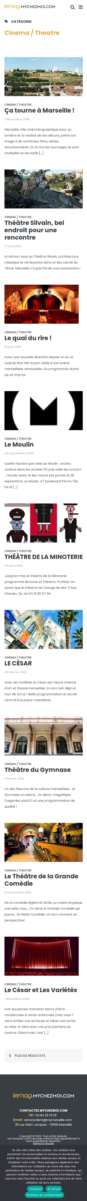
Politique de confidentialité (44, 1195)
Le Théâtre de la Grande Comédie (41, 880)
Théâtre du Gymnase (37, 769)
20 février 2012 (15, 672)
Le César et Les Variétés (40, 990)
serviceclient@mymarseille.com (48, 1120)
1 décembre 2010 (17, 999)
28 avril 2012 (13, 566)
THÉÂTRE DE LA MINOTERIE (43, 556)
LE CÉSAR (18, 663)
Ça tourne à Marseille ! (39, 110)
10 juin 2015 (12, 347)
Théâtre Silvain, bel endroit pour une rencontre (34, 230)
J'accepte (35, 1188)
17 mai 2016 (12, 246)
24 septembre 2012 (19, 453)
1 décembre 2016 (17, 119)
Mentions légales (43, 1143)
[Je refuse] (82, 1173)
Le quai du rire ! (28, 338)
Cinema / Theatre (18, 105)
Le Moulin (19, 444)
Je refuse (54, 1188)
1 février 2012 (14, 779)
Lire (46, 79)
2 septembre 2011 (17, 892)
